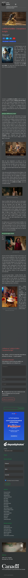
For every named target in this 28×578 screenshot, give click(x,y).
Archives (5, 448)
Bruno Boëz (6, 504)
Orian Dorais (6, 501)
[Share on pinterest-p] (14, 38)
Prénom (7, 463)
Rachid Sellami (6, 511)
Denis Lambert (6, 533)
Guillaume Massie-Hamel (8, 509)
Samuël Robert (6, 514)
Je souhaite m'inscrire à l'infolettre (13, 480)
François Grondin (7, 492)
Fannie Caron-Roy (7, 529)
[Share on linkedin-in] (10, 38)
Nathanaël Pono (7, 495)
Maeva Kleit (6, 516)
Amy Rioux (6, 517)
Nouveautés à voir (12, 41)
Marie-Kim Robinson (7, 532)
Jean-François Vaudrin (8, 508)
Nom (6, 469)
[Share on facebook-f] (3, 38)
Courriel (7, 475)
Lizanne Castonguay (7, 512)
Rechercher (21, 408)
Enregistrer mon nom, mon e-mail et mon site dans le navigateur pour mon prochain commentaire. (13, 393)
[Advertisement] (14, 84)
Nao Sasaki (6, 500)
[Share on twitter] (7, 38)
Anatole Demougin (7, 519)
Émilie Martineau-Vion (8, 527)
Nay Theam (6, 498)
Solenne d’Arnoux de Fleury (9, 535)
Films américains (6, 41)
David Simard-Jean (7, 503)
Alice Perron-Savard (7, 530)
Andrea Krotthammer (8, 496)
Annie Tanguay (7, 34)
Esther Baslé (6, 506)
